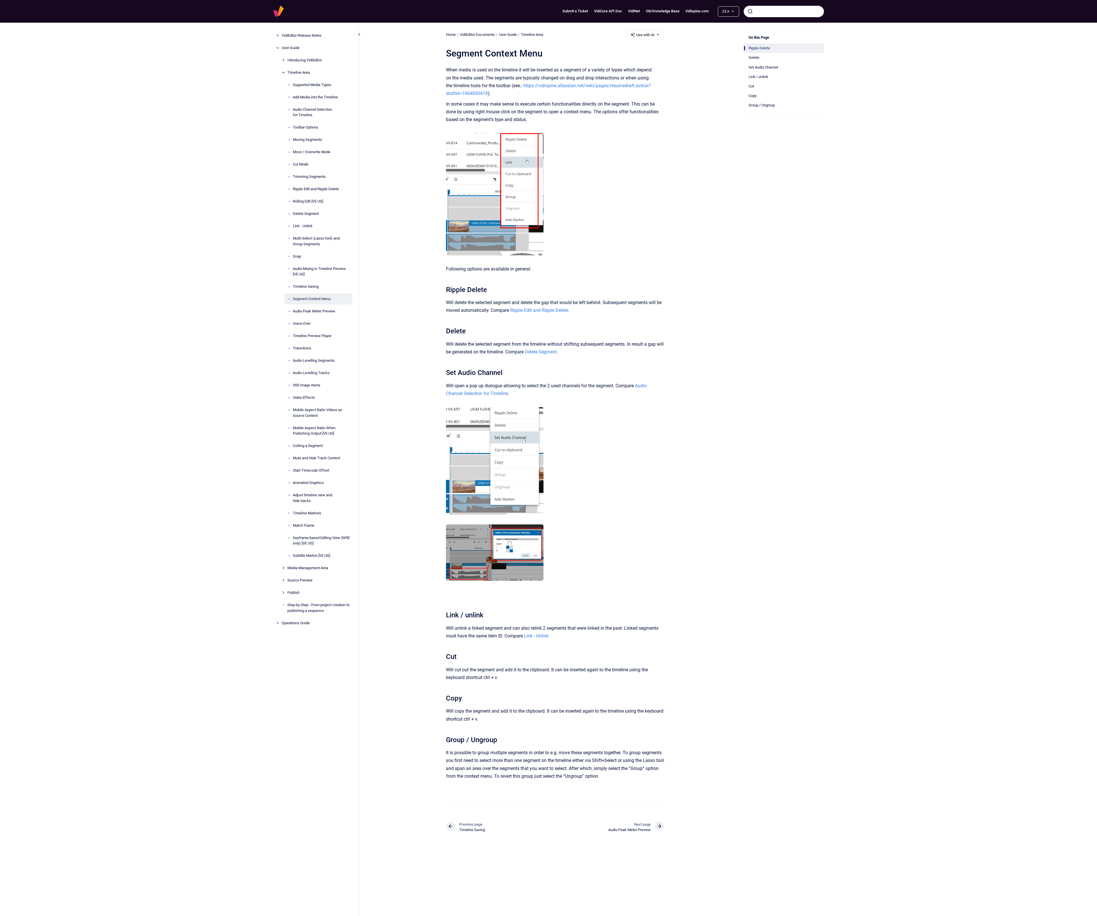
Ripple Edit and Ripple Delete (316, 189)
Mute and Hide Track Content (316, 458)
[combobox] (784, 11)
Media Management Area (307, 568)
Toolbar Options (305, 127)
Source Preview (300, 580)
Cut (751, 86)
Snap (297, 256)
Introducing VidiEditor (304, 60)
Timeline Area (298, 72)
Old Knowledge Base (662, 11)
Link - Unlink (303, 226)
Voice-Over (302, 323)
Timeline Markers (307, 513)
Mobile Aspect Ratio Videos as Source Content (317, 413)
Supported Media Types (312, 85)
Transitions (302, 348)
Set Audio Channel (763, 67)
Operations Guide (296, 623)
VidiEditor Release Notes (301, 35)
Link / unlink (758, 77)
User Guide (290, 48)
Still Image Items (306, 385)
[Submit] (750, 11)
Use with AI (645, 35)
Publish (293, 592)
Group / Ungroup (762, 105)
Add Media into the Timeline (315, 97)
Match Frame (303, 525)
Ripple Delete (759, 48)
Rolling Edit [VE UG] (308, 201)
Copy (753, 96)
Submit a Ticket (575, 11)
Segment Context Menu (312, 299)
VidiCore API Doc (608, 11)
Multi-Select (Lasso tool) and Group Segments (316, 241)
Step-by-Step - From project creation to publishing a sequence (318, 608)
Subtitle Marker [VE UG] (311, 555)
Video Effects (304, 397)
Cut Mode (300, 164)
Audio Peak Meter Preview (314, 311)
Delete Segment (306, 213)
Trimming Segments (309, 176)
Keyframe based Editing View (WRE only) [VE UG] (321, 541)
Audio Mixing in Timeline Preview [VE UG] (319, 272)
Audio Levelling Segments (314, 360)
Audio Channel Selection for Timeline (312, 112)
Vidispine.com (697, 11)
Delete (754, 57)
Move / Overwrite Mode (311, 152)
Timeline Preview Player (312, 336)
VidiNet (634, 11)
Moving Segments (307, 139)
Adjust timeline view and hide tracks (312, 498)
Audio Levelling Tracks (311, 373)
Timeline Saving (306, 286)
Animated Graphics (308, 483)
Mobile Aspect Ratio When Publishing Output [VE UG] (314, 431)
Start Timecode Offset (311, 470)
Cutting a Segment (308, 446)
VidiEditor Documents (477, 34)
